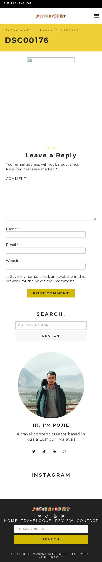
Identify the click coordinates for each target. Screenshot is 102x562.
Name (12, 229)
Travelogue (36, 521)
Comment (17, 179)
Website (13, 261)
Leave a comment (59, 29)
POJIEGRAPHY (51, 557)
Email (12, 245)
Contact (87, 521)
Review (64, 521)
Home (11, 521)
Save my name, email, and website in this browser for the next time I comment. (45, 278)
